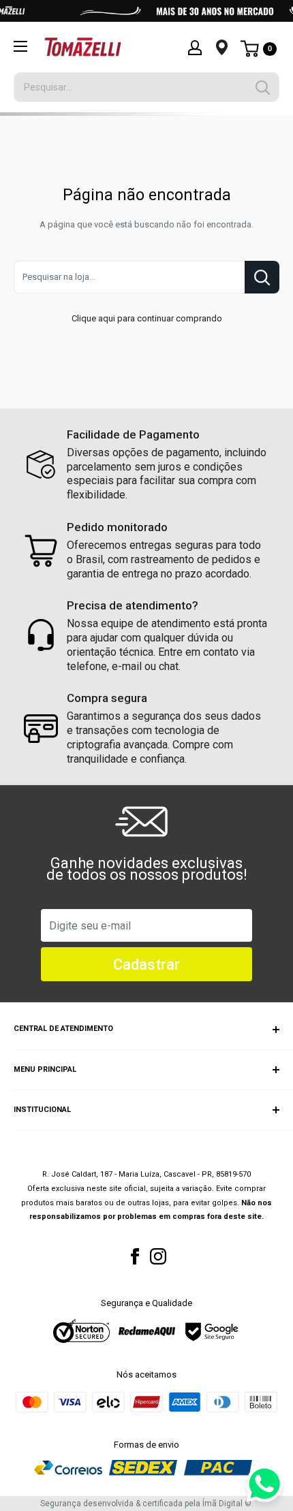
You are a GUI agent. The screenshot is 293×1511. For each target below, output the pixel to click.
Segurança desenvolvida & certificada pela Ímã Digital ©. (146, 1503)
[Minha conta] (195, 46)
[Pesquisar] (262, 87)
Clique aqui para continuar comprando (147, 318)
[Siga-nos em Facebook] (135, 1256)
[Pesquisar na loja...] (262, 277)
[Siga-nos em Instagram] (158, 1256)
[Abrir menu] (20, 46)
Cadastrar (146, 964)
